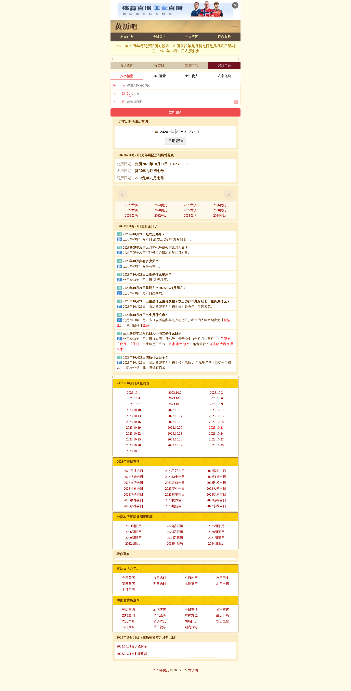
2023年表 (224, 65)
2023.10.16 (133, 422)
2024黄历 (160, 205)
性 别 (119, 93)
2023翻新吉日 (175, 506)
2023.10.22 (133, 433)
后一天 (228, 194)
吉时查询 (128, 615)
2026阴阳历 (133, 532)
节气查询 (159, 615)
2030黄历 (219, 210)
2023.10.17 (175, 422)
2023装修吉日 (175, 482)
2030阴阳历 (175, 538)
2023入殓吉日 (216, 488)
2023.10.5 (174, 398)
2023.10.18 (216, 422)
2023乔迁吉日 (175, 471)
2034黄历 (219, 215)
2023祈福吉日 (216, 500)
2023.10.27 (216, 439)
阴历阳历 (191, 621)
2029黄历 (190, 210)
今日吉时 (159, 578)
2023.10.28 (133, 445)
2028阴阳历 (216, 532)
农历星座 (222, 621)
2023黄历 (131, 205)
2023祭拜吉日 (133, 500)
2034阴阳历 (216, 543)
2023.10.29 (175, 445)
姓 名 (119, 85)
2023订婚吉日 (216, 476)
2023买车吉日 (175, 494)
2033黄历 (190, 215)
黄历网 (193, 670)
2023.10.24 (216, 433)
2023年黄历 (161, 670)
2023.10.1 (133, 392)
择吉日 (159, 65)
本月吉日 (222, 583)
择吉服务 (224, 36)
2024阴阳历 (175, 526)
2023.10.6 (216, 398)
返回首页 (126, 36)
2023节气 (191, 65)
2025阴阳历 (216, 526)
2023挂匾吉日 (133, 488)
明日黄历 (128, 583)
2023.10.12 (216, 410)
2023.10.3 (216, 392)
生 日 (119, 102)
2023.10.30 (216, 445)
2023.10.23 (175, 433)
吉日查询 (191, 36)
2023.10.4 (133, 398)
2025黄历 (190, 205)
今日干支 (222, 578)
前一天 (122, 194)
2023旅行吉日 (133, 482)
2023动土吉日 (175, 476)
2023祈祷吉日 (133, 506)
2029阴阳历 (133, 538)
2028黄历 (160, 210)
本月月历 (128, 589)
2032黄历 (160, 215)
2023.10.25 (133, 439)
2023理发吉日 (216, 482)
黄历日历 (234, 26)
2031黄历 (131, 215)
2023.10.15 (216, 416)
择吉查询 (222, 609)
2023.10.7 (133, 404)
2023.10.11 (175, 410)
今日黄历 (159, 36)
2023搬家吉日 (216, 471)
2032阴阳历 (133, 543)
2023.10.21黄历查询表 (132, 646)
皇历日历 (222, 615)
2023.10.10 (133, 410)
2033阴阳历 (175, 543)
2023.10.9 (216, 404)
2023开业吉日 (133, 471)
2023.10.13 (133, 416)
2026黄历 (219, 205)
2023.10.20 (175, 427)
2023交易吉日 (216, 494)
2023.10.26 (175, 439)
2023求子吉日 (133, 494)
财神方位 (191, 615)
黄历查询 (126, 65)
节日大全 (128, 627)
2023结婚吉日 (133, 476)
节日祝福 (159, 627)
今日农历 (191, 578)
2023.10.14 (175, 416)
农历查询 (159, 609)
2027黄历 (131, 210)
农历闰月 (128, 621)
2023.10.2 (174, 392)
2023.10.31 (133, 451)
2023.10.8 (174, 404)
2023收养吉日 (175, 500)
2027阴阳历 (175, 532)
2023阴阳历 (133, 526)
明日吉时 (159, 583)
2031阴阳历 (216, 538)
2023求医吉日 (216, 506)
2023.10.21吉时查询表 (132, 653)
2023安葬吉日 (175, 488)
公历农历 (159, 621)
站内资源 (191, 627)
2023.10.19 (133, 427)
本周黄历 (191, 583)
